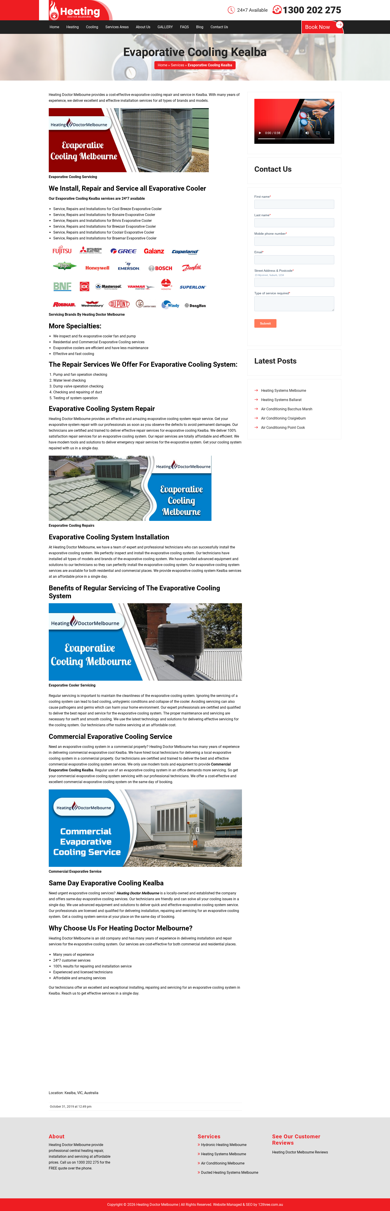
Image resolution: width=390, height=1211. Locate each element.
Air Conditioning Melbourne (222, 1163)
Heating (72, 27)
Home (54, 27)
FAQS (184, 27)
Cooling (92, 27)
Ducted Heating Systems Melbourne (229, 1172)
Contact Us (219, 27)
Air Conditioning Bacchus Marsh (286, 409)
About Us (143, 27)
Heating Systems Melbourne (283, 390)
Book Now (317, 27)
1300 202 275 (312, 10)
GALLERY (165, 27)
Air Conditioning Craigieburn (283, 418)
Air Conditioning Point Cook (283, 427)
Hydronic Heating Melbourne (223, 1145)
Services (177, 65)
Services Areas (117, 27)
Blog (199, 27)
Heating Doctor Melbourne (157, 1204)
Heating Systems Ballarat (281, 400)
